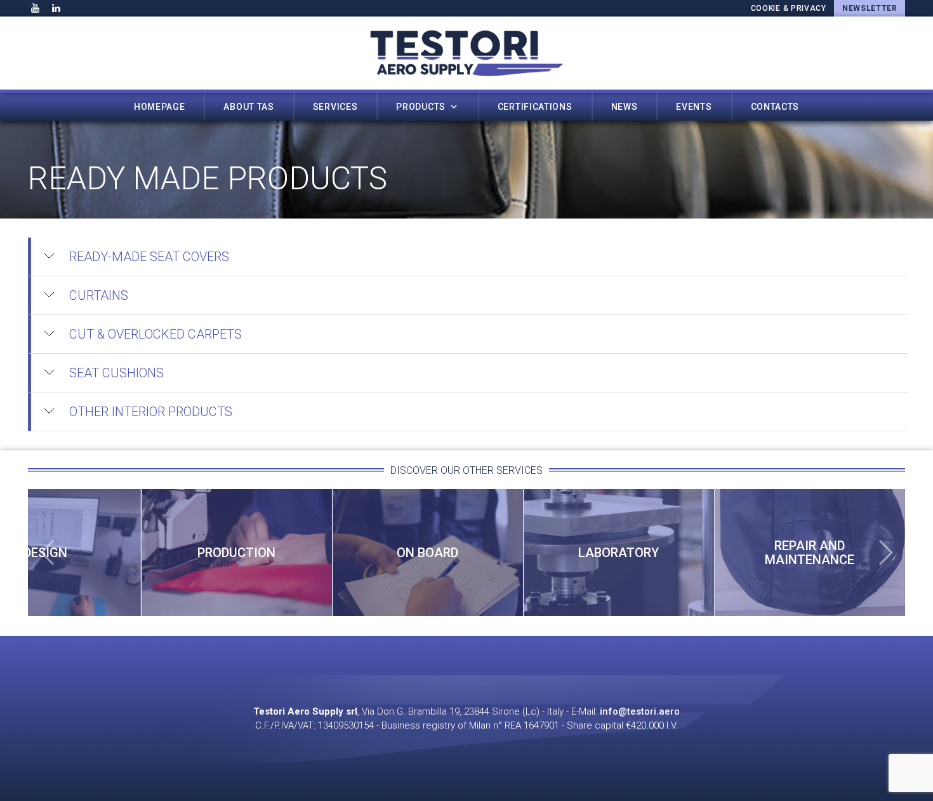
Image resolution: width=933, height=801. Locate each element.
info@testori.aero (640, 711)
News (624, 107)
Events (693, 107)
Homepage (159, 107)
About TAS (248, 107)
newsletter (869, 8)
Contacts (775, 107)
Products (421, 107)
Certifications (535, 107)
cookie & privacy (788, 8)
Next (886, 552)
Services (335, 107)
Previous (47, 552)
